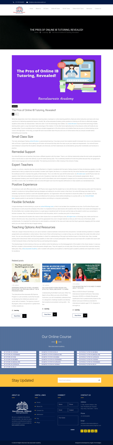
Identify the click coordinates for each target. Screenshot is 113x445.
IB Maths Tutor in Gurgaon (51, 362)
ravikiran (16, 285)
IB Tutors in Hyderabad (12, 354)
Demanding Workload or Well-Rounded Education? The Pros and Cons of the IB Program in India (25, 289)
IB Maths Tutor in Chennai (51, 364)
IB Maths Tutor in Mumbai (50, 357)
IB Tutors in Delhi (10, 367)
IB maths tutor (81, 174)
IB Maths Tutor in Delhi (50, 352)
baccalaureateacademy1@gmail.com (91, 425)
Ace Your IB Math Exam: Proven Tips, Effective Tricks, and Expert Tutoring (55, 288)
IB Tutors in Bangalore (12, 362)
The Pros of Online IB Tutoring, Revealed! (34, 110)
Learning (45, 32)
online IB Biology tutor (47, 206)
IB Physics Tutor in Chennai (88, 359)
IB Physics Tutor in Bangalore (89, 354)
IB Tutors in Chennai (11, 352)
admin (16, 114)
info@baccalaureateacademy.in (89, 423)
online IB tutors (72, 123)
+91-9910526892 (85, 416)
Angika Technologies (95, 443)
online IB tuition (34, 141)
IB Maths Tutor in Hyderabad (52, 359)
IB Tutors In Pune (10, 357)
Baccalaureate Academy (30, 249)
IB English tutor (71, 216)
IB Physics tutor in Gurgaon (89, 357)
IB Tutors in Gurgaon (11, 364)
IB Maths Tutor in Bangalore (52, 354)
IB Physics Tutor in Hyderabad (89, 362)
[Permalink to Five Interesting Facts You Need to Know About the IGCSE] (87, 281)
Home (36, 32)
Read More (17, 316)
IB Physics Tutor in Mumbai (88, 352)
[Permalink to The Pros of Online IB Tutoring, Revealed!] (56, 79)
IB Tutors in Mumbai (11, 359)
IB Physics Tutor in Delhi (87, 364)
